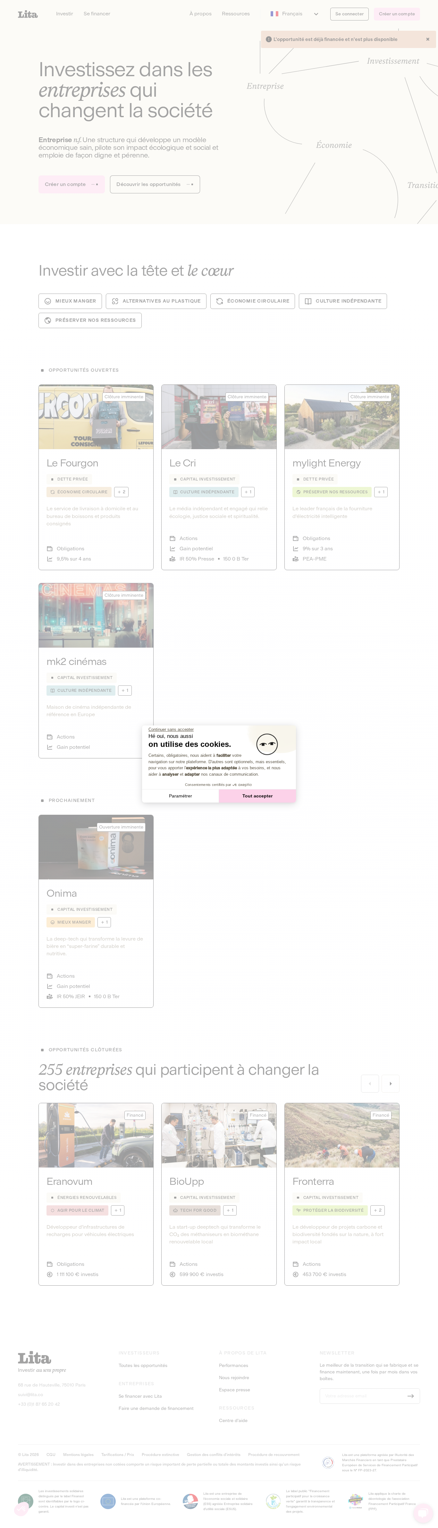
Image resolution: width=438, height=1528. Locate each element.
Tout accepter (257, 795)
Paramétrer (180, 795)
